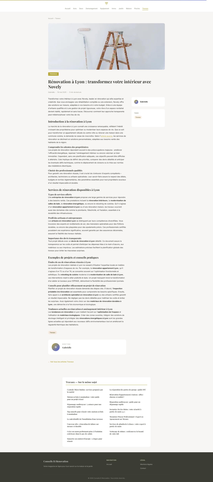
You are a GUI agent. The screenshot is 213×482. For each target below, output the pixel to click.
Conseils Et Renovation (55, 461)
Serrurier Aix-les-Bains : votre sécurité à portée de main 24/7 (125, 410)
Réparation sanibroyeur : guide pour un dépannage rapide (125, 403)
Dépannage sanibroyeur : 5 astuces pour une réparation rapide (84, 405)
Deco (81, 8)
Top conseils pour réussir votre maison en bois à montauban (85, 413)
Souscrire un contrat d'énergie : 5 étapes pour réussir (84, 440)
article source (106, 136)
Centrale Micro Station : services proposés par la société (85, 391)
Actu (75, 8)
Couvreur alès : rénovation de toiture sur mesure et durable (83, 425)
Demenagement (92, 8)
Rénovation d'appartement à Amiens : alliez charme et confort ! (126, 396)
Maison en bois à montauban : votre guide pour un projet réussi (83, 398)
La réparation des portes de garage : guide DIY (128, 390)
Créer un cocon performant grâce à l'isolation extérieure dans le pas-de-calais (84, 432)
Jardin (121, 8)
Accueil (67, 8)
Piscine (137, 8)
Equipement (104, 8)
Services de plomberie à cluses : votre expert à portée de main (128, 425)
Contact (143, 468)
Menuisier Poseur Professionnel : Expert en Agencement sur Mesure (126, 418)
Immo (114, 8)
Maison (129, 8)
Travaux (145, 8)
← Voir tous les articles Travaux (61, 362)
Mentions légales (146, 464)
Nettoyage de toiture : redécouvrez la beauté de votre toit (127, 432)
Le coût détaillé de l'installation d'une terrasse (85, 419)
